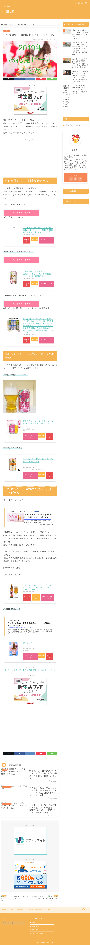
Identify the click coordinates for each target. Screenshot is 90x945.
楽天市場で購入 (27, 597)
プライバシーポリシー (38, 933)
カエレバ (34, 234)
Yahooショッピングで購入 (47, 597)
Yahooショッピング (46, 240)
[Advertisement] (30, 157)
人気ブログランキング (74, 125)
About (33, 922)
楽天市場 (26, 240)
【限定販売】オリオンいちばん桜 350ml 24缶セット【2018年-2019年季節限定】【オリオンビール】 (38, 230)
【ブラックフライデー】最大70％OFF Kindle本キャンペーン (30, 670)
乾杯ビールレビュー (21, 213)
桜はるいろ (27, 643)
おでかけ (6, 31)
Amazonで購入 (36, 597)
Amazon (35, 239)
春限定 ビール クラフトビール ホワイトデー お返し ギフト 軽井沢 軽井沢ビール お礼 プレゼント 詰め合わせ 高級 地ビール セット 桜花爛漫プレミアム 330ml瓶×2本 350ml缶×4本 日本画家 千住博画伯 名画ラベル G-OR (38, 325)
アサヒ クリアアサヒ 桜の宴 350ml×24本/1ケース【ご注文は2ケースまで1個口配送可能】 (38, 274)
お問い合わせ (36, 926)
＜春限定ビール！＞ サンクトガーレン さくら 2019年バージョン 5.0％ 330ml (38, 587)
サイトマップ (36, 929)
